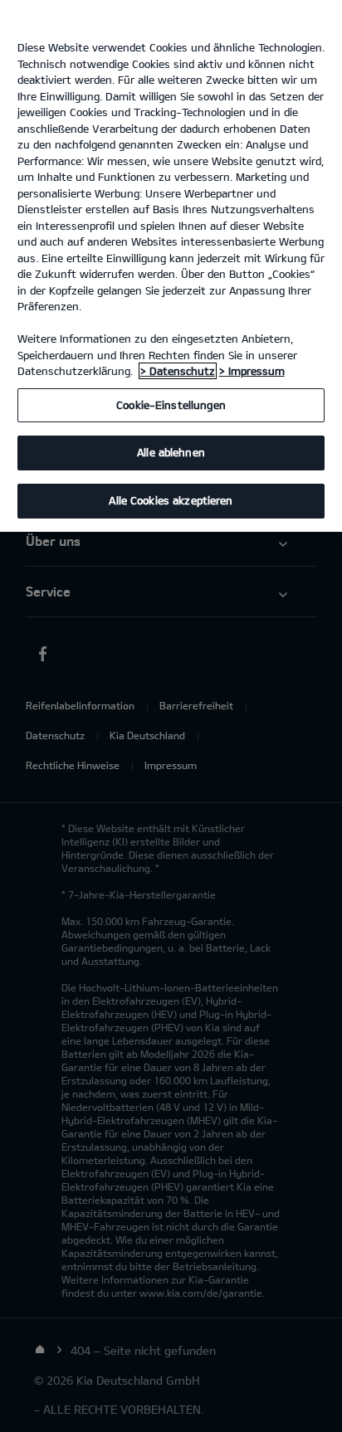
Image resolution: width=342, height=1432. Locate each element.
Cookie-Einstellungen (171, 405)
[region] (171, 266)
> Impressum (252, 370)
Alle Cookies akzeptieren (170, 500)
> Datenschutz (177, 370)
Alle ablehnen (171, 452)
